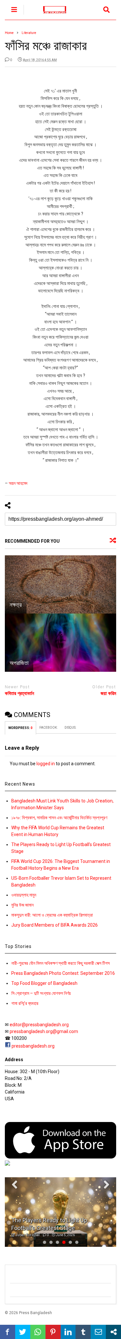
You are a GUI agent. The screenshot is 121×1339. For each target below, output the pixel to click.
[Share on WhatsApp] (37, 1332)
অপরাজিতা (19, 662)
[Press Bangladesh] (51, 15)
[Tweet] (22, 1332)
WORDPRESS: (20, 728)
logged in (45, 763)
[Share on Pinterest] (53, 1332)
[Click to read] (60, 584)
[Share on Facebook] (7, 1332)
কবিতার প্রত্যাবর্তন (19, 693)
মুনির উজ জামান (22, 905)
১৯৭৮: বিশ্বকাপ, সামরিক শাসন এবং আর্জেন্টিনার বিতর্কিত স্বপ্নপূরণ (59, 817)
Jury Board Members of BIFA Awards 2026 (54, 925)
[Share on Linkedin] (68, 1332)
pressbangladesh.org (33, 1046)
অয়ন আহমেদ (18, 483)
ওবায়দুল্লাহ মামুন (23, 895)
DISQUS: (70, 727)
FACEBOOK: (48, 727)
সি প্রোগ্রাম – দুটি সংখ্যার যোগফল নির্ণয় (41, 993)
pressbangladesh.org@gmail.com (44, 1031)
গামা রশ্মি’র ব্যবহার (24, 1003)
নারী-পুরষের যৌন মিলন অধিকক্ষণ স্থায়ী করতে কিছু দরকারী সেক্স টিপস (60, 963)
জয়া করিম (108, 693)
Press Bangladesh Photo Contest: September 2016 (63, 973)
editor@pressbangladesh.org (39, 1024)
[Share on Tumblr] (83, 1332)
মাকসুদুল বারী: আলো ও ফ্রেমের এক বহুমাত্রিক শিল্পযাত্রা (52, 915)
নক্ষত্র (16, 604)
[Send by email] (98, 1332)
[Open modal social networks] (113, 1332)
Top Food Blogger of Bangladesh (44, 983)
